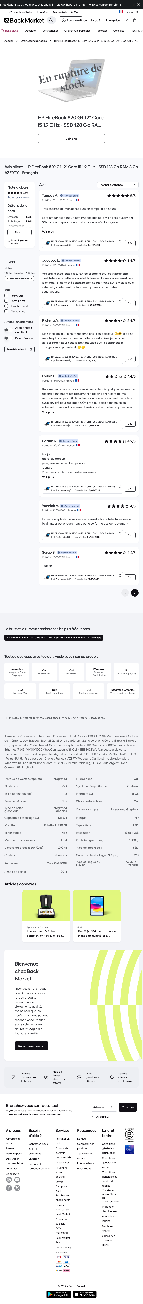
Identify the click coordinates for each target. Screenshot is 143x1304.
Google (32, 1029)
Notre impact (14, 1153)
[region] (71, 917)
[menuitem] (50, 30)
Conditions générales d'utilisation (108, 1148)
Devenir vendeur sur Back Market (63, 1209)
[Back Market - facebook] (9, 1188)
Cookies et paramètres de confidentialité (110, 1196)
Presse (10, 1148)
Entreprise (113, 20)
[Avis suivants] (135, 593)
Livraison (34, 1158)
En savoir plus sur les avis (19, 242)
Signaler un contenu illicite (108, 1240)
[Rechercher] (51, 20)
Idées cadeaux (85, 1163)
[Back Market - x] (17, 1188)
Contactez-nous (38, 1143)
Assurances (62, 1162)
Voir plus (48, 231)
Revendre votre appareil (61, 1172)
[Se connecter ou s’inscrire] (126, 20)
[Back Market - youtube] (17, 1180)
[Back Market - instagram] (9, 1180)
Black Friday (84, 1168)
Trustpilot (11, 1168)
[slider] (7, 278)
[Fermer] (139, 4)
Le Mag (81, 1138)
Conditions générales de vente (109, 1162)
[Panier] (135, 20)
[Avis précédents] (125, 593)
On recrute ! (13, 1173)
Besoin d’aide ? (90, 20)
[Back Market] (24, 20)
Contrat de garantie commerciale (63, 1153)
